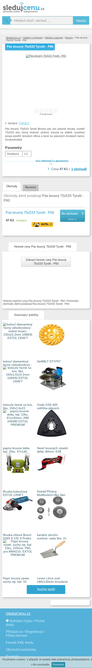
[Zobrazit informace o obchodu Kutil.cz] (43, 225)
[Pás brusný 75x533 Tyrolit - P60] (46, 55)
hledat (81, 20)
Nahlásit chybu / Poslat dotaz (25, 623)
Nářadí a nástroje (54, 37)
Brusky (69, 37)
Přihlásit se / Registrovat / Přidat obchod (25, 633)
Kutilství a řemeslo (32, 37)
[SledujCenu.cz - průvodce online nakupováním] (30, 8)
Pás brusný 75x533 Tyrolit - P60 (30, 212)
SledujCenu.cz (13, 37)
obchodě (79, 169)
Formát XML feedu (20, 642)
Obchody (11, 186)
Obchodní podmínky (21, 649)
